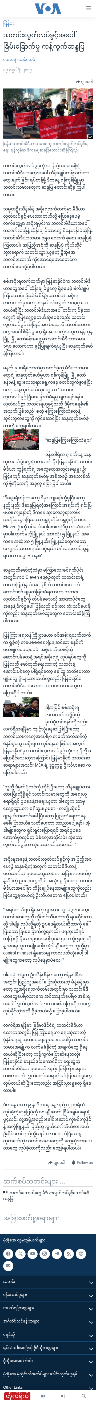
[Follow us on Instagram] (44, 1254)
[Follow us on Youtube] (32, 1254)
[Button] (84, 82)
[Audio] (63, 1396)
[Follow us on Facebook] (8, 1254)
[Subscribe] (8, 1266)
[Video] (43, 1396)
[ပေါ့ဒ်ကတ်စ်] (81, 1254)
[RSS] (69, 1254)
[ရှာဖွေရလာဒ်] (84, 1396)
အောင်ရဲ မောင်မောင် (19, 59)
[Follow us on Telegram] (57, 1254)
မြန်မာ (8, 23)
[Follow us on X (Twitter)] (20, 1254)
